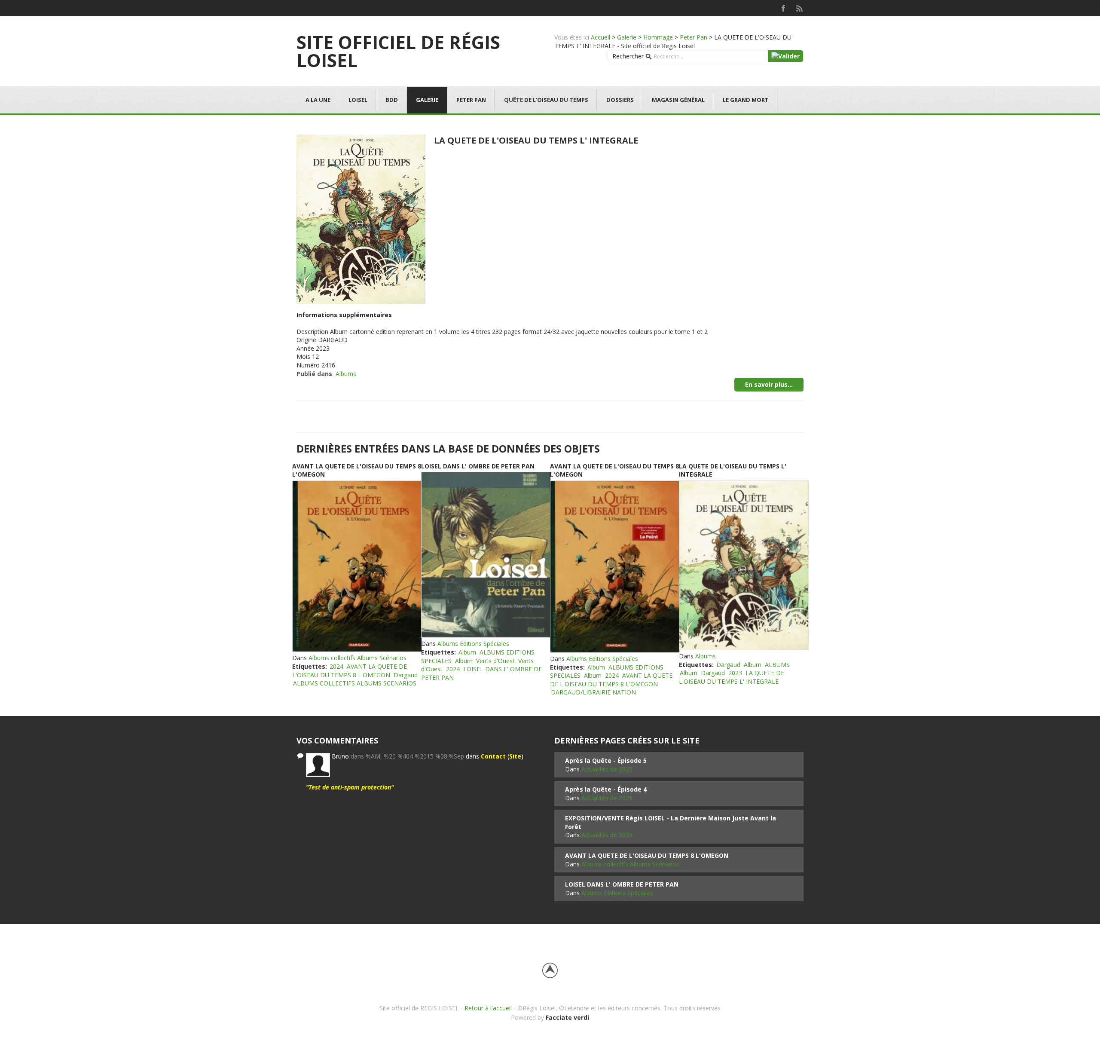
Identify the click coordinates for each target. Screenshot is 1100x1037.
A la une (318, 100)
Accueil (600, 37)
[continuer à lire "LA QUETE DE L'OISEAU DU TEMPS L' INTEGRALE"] (743, 565)
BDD (391, 100)
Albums (346, 374)
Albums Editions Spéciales (473, 643)
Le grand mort (746, 100)
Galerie (626, 37)
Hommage (658, 37)
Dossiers (620, 100)
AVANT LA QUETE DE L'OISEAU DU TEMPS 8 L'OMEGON (349, 670)
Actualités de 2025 (606, 769)
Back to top (550, 970)
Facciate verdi (567, 1017)
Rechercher (628, 56)
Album (467, 652)
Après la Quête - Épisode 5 (606, 760)
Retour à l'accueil (488, 1008)
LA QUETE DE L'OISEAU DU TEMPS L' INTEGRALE (536, 140)
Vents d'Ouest (495, 661)
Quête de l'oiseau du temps (546, 100)
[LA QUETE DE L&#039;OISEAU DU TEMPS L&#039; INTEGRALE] (360, 218)
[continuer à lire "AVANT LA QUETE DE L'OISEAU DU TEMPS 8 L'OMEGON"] (356, 566)
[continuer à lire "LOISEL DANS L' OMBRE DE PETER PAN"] (485, 555)
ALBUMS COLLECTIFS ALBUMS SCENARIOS (354, 683)
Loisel (357, 100)
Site (515, 756)
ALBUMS (777, 665)
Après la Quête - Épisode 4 (606, 789)
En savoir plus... (769, 384)
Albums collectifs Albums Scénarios (357, 658)
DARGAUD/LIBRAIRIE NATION (593, 692)
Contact (493, 756)
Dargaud (406, 675)
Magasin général (678, 100)
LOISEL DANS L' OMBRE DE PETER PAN (478, 466)
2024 (336, 666)
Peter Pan (693, 37)
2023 (735, 673)
